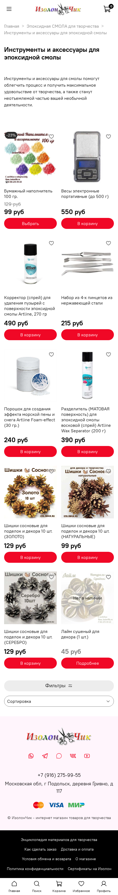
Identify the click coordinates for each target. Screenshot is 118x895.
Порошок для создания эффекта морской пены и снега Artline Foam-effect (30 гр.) (29, 417)
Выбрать (30, 223)
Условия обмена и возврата (46, 858)
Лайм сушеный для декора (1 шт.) (80, 634)
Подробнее (87, 663)
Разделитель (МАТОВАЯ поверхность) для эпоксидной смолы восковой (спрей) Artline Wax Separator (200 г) (86, 419)
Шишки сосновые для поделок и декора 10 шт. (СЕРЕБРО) (28, 637)
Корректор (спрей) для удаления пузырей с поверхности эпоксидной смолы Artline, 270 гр (29, 306)
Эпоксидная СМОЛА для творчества (63, 26)
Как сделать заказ (40, 849)
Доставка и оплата (77, 849)
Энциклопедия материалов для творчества (59, 839)
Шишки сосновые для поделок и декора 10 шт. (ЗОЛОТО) (28, 531)
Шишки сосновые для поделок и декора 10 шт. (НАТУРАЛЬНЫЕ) (85, 531)
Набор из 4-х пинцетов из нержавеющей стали (87, 300)
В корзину (87, 223)
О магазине (85, 858)
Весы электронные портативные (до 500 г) (85, 193)
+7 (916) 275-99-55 (59, 775)
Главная (11, 26)
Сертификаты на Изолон (89, 868)
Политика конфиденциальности (35, 868)
